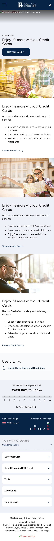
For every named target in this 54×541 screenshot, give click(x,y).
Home (4, 12)
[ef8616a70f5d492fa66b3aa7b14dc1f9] (27, 5)
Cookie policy (16, 518)
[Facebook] (31, 429)
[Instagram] (44, 429)
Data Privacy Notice (35, 518)
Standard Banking (15, 12)
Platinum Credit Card (11, 345)
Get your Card (14, 51)
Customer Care (12, 456)
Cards (26, 12)
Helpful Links (11, 502)
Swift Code (10, 490)
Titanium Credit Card (11, 246)
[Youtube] (39, 429)
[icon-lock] (50, 5)
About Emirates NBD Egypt (18, 468)
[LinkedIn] (48, 426)
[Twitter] (35, 428)
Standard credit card (11, 150)
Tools (7, 479)
